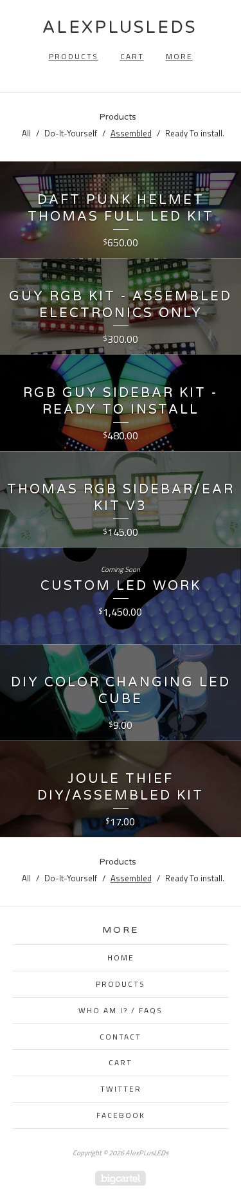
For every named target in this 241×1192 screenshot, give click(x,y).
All (26, 133)
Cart (132, 56)
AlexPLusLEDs (119, 27)
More (179, 56)
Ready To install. (194, 133)
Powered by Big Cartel (120, 1178)
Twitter (120, 1089)
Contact (120, 1037)
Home (120, 957)
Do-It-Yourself (70, 133)
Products (73, 56)
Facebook (120, 1115)
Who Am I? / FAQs (120, 1010)
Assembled (131, 133)
